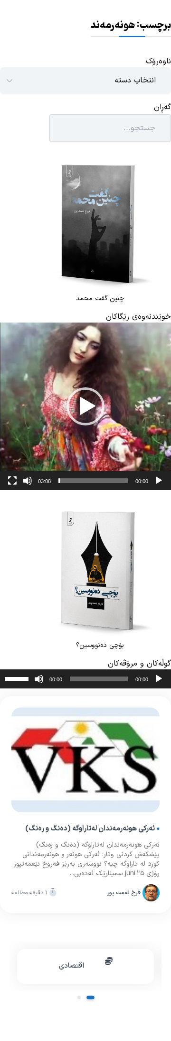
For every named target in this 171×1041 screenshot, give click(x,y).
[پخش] (158, 480)
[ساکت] (27, 480)
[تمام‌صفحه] (12, 480)
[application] (85, 406)
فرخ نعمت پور (124, 893)
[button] (85, 406)
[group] (85, 966)
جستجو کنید (24, 128)
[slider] (93, 480)
